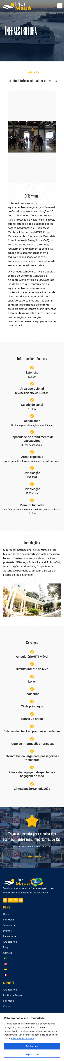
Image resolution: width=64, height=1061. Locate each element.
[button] (59, 5)
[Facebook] (5, 900)
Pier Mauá (8, 1001)
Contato (7, 953)
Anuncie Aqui (10, 942)
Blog (5, 947)
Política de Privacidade (22, 1038)
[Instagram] (10, 900)
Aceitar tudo (32, 1046)
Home (6, 914)
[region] (32, 1037)
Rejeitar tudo (32, 1054)
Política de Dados (12, 995)
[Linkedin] (15, 900)
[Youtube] (20, 900)
